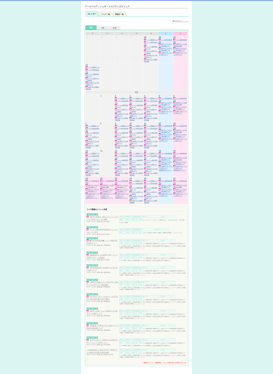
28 (145, 37)
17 (131, 151)
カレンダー (92, 14)
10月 (114, 28)
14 (87, 151)
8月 (91, 28)
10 (131, 123)
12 (160, 123)
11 (145, 123)
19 (160, 151)
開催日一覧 (119, 14)
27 (174, 178)
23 (116, 178)
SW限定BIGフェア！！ (165, 170)
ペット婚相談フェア (152, 40)
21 (87, 178)
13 (174, 123)
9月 (103, 28)
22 (101, 178)
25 (145, 178)
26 (160, 178)
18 (145, 151)
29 (160, 37)
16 (116, 151)
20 (174, 151)
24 (131, 178)
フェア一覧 (105, 14)
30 (174, 37)
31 (87, 65)
